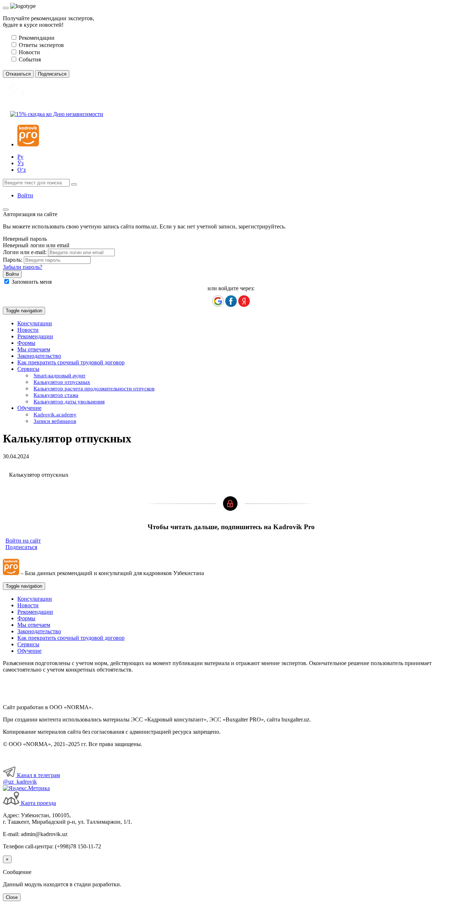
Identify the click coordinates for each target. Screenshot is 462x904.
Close (12, 897)
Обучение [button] (29, 408)
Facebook (231, 301)
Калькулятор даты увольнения (69, 401)
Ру (20, 157)
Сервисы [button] (28, 369)
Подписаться (21, 547)
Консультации (34, 323)
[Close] (6, 8)
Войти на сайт (23, 540)
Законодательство (39, 356)
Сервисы (28, 644)
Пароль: (12, 260)
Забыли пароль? (22, 267)
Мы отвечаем (33, 349)
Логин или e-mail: (25, 252)
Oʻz (21, 170)
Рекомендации (35, 336)
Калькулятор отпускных (62, 382)
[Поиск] (74, 184)
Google (218, 301)
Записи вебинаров (55, 421)
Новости (28, 330)
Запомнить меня (32, 282)
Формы (26, 343)
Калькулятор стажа (56, 395)
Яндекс (244, 301)
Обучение (29, 651)
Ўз (20, 163)
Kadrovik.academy (55, 414)
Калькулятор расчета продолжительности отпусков (94, 388)
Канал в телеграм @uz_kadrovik (31, 778)
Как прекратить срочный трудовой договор (71, 362)
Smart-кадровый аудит (60, 375)
